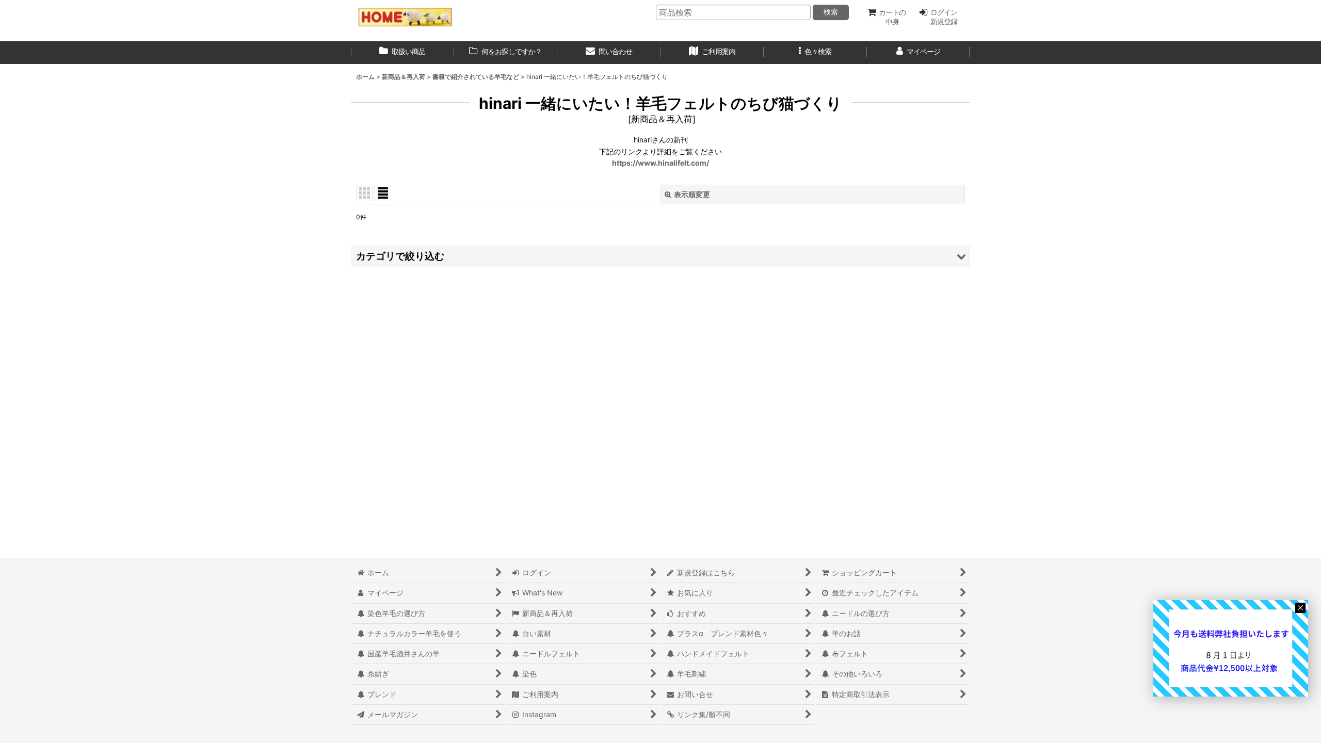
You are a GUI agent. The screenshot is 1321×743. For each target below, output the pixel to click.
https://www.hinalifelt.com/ (660, 162)
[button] (815, 52)
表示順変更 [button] (692, 194)
